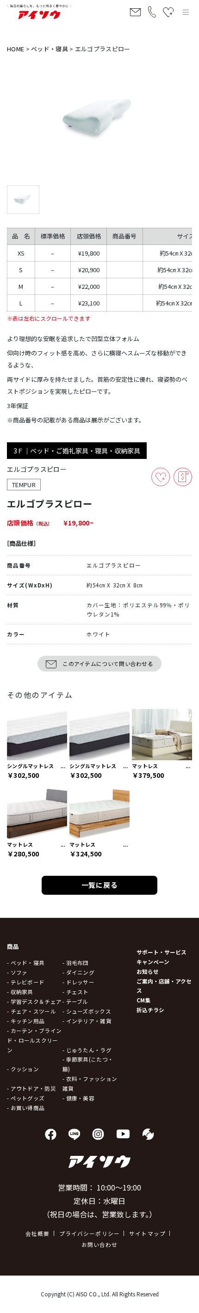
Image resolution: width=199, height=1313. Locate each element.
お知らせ (148, 971)
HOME (15, 48)
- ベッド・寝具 (25, 962)
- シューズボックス (86, 1011)
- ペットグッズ (25, 1098)
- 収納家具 (20, 991)
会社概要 (37, 1233)
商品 (13, 946)
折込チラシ (150, 1010)
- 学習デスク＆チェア (34, 1001)
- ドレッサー (78, 982)
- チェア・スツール (31, 1011)
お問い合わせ (99, 1244)
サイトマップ (147, 1233)
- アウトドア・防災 (31, 1088)
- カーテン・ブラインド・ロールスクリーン (34, 1040)
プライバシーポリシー (89, 1233)
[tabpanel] (99, 119)
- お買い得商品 (25, 1107)
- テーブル (75, 1001)
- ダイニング (78, 972)
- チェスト (75, 991)
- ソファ (17, 972)
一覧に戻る (99, 885)
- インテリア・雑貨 (87, 1021)
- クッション (23, 1069)
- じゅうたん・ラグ (87, 1050)
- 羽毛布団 (75, 962)
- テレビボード (25, 982)
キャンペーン (153, 961)
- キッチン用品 (25, 1021)
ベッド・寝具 (49, 48)
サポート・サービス (162, 952)
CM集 (143, 1000)
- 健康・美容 (78, 1098)
